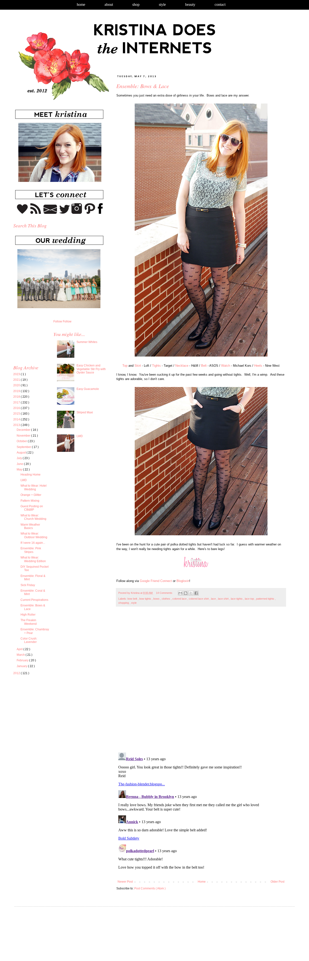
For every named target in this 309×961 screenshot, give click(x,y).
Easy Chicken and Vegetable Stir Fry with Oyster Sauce (91, 369)
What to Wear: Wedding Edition (33, 559)
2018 (17, 396)
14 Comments (164, 592)
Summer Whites (87, 342)
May (20, 469)
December (24, 430)
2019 (17, 391)
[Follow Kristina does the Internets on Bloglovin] (22, 213)
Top (124, 365)
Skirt (137, 365)
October (22, 441)
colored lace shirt (199, 598)
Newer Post (125, 881)
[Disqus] (201, 681)
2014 (17, 419)
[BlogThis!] (185, 593)
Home (81, 4)
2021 (17, 379)
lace (214, 598)
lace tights (237, 598)
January (22, 666)
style (134, 602)
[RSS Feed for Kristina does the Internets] (35, 213)
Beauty (190, 4)
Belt (204, 365)
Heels (258, 365)
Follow (57, 321)
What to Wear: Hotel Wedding (34, 487)
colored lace (179, 598)
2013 (17, 425)
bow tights (145, 598)
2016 (17, 408)
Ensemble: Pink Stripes (31, 550)
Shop (136, 4)
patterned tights (265, 598)
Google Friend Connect (156, 581)
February (23, 660)
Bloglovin (182, 581)
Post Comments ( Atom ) (150, 888)
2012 (17, 673)
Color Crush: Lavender (29, 640)
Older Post (277, 881)
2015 (17, 413)
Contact (220, 4)
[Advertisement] (53, 724)
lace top (250, 598)
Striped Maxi (85, 412)
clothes (166, 598)
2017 (17, 402)
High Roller (28, 614)
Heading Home (31, 474)
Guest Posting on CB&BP (32, 508)
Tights (156, 365)
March (21, 654)
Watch (225, 365)
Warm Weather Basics (30, 526)
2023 (17, 374)
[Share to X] (191, 593)
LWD (24, 480)
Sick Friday (28, 585)
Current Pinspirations (34, 600)
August (22, 452)
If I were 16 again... (33, 542)
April (20, 649)
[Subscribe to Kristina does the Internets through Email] (50, 213)
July (20, 458)
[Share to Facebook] (196, 593)
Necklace (181, 365)
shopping (124, 602)
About (109, 4)
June (20, 464)
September (24, 447)
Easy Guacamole (88, 389)
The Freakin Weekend (29, 621)
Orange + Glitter (31, 495)
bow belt (132, 598)
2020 (17, 385)
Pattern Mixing (30, 500)
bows (156, 598)
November (24, 435)
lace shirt (223, 598)
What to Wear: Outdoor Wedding (34, 535)
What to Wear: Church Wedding (33, 517)
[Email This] (180, 593)
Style (162, 4)
